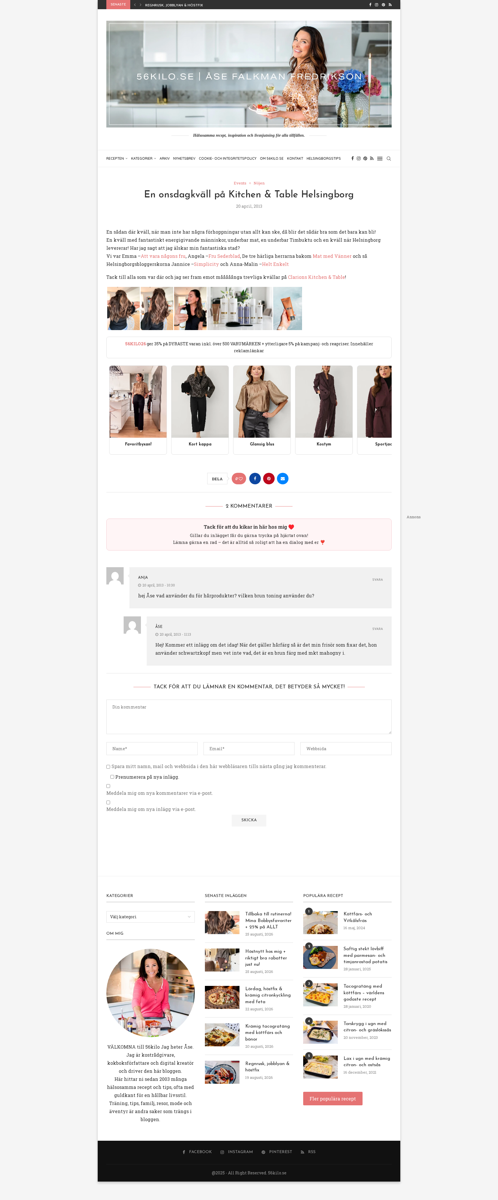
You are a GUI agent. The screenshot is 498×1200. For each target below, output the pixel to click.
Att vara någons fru (163, 256)
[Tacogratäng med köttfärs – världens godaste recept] (320, 994)
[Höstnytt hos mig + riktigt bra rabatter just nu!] (222, 960)
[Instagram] (376, 4)
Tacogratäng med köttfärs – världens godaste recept (364, 993)
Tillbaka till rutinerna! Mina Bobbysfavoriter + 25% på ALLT (268, 920)
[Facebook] (370, 4)
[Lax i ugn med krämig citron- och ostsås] (320, 1067)
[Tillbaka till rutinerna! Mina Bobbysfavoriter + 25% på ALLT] (222, 922)
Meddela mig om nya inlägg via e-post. (151, 809)
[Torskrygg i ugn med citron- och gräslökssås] (320, 1032)
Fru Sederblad (224, 256)
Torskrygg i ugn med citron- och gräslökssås (367, 1027)
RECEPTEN (115, 158)
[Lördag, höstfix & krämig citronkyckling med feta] (222, 997)
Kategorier (141, 158)
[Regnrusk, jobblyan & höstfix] (222, 1072)
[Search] (389, 158)
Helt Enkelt (275, 264)
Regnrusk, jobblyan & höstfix (174, 5)
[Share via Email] (282, 478)
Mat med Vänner (332, 256)
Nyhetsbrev (184, 158)
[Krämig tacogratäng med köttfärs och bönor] (222, 1034)
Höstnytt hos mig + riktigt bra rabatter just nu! (266, 958)
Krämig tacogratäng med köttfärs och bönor (267, 1033)
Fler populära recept (333, 1099)
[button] (135, 4)
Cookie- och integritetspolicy (227, 158)
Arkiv (165, 158)
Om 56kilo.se (272, 158)
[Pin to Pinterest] (269, 478)
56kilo (152, 1047)
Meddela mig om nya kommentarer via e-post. (159, 793)
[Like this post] (241, 479)
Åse (159, 627)
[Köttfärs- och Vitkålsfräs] (320, 922)
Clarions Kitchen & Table (316, 277)
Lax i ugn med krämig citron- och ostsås (367, 1061)
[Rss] (390, 4)
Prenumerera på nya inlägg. (146, 777)
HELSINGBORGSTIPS (324, 158)
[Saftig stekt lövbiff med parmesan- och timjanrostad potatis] (320, 957)
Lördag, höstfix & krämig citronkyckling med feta (268, 995)
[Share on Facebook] (255, 478)
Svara (377, 580)
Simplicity (206, 264)
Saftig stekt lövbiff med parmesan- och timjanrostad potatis (365, 955)
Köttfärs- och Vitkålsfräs (358, 917)
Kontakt (295, 158)
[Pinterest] (383, 4)
